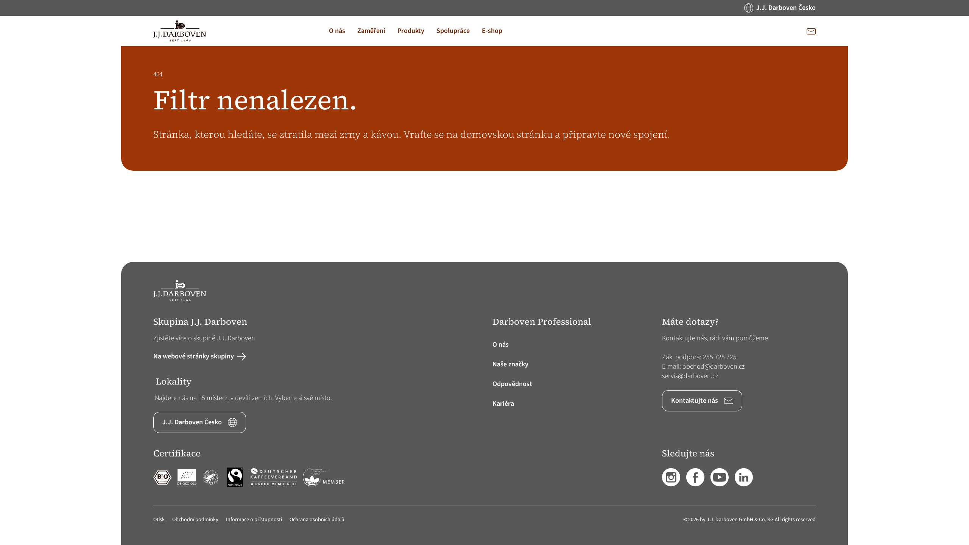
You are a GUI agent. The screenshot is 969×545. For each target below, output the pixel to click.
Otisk (159, 519)
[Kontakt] (811, 31)
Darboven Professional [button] (541, 321)
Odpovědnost (512, 384)
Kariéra (503, 403)
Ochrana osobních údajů (317, 519)
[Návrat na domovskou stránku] (179, 31)
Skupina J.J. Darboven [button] (200, 321)
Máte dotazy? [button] (690, 321)
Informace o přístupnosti (254, 519)
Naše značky (510, 364)
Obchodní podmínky (195, 519)
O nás (500, 344)
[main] (484, 154)
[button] (337, 31)
